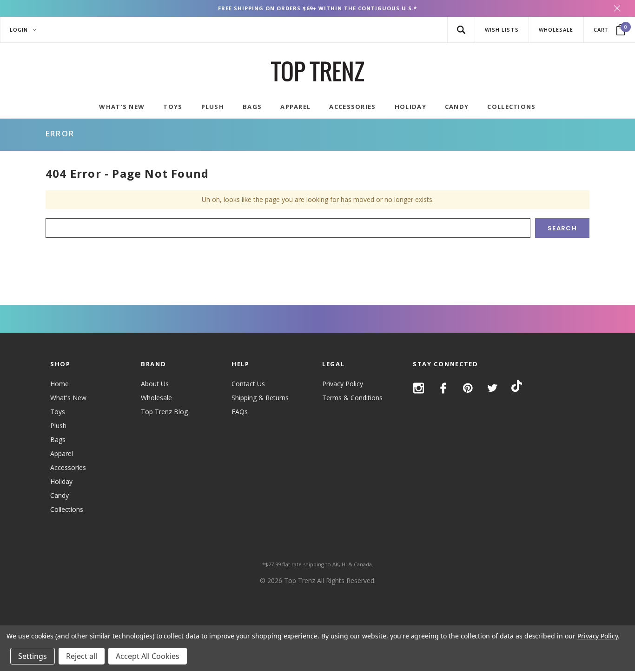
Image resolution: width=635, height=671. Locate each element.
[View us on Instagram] (418, 388)
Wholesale (156, 397)
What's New (68, 397)
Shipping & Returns (260, 397)
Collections (66, 509)
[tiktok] (516, 387)
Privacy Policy (342, 383)
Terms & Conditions (352, 397)
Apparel (61, 453)
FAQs (240, 411)
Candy (59, 495)
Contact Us (248, 383)
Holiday (61, 481)
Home (59, 383)
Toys (57, 411)
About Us (155, 383)
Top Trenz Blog (164, 411)
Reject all (81, 656)
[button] (461, 29)
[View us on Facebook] (443, 388)
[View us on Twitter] (492, 388)
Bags (58, 439)
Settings (32, 656)
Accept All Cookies (147, 656)
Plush (58, 425)
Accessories (68, 467)
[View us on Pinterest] (468, 388)
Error (60, 133)
